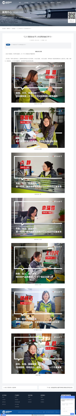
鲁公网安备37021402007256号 (38, 415)
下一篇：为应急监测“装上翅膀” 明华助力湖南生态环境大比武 (59, 387)
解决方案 (39, 2)
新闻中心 (46, 2)
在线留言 (42, 399)
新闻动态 (4, 401)
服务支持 (52, 2)
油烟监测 (16, 399)
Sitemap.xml (57, 412)
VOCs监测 (17, 404)
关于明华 (26, 2)
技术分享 (4, 404)
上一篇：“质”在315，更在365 (10, 387)
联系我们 (59, 2)
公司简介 (4, 399)
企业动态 (13, 28)
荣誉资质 (29, 401)
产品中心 (33, 2)
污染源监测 (17, 406)
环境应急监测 (17, 401)
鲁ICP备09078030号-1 (50, 412)
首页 (20, 2)
